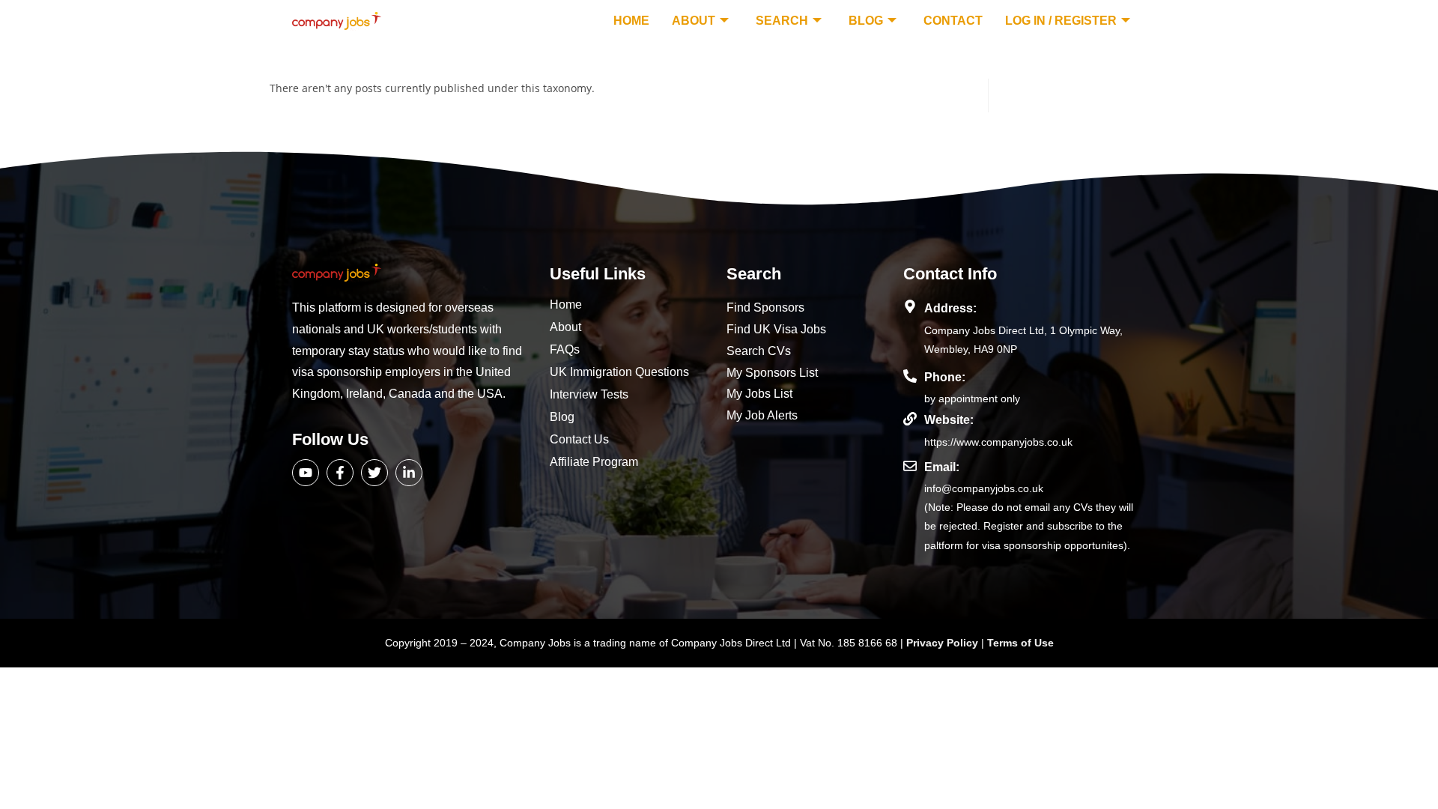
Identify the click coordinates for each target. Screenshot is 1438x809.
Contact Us (579, 439)
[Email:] (910, 466)
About (693, 20)
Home (631, 20)
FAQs (565, 349)
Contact (953, 20)
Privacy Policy (943, 643)
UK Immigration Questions (619, 372)
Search (782, 20)
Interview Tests (589, 394)
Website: (949, 419)
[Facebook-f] (340, 472)
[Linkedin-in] (408, 472)
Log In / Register (1061, 20)
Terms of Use (1020, 643)
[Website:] (910, 418)
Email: (941, 467)
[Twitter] (374, 472)
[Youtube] (305, 472)
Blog (866, 20)
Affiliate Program (594, 461)
